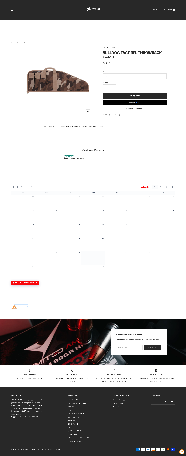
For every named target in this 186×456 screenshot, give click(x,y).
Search (154, 10)
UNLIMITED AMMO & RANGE (79, 438)
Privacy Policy (118, 403)
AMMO (71, 407)
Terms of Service (119, 400)
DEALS (70, 427)
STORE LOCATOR (74, 431)
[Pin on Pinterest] (112, 115)
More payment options (134, 108)
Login (163, 10)
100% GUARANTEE (75, 417)
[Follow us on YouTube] (172, 401)
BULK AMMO (73, 424)
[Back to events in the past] (13, 187)
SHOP (70, 410)
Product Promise (119, 407)
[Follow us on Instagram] (166, 401)
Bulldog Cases (109, 47)
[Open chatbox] (181, 451)
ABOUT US (72, 421)
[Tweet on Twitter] (116, 115)
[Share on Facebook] (109, 115)
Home (13, 43)
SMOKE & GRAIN (74, 441)
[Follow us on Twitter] (160, 401)
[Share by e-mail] (119, 115)
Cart (171, 10)
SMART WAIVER (74, 434)
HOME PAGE (73, 400)
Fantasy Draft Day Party (77, 403)
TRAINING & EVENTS (76, 414)
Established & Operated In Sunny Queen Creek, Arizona (43, 449)
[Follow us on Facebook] (154, 401)
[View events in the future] (18, 187)
